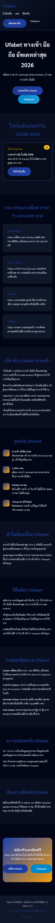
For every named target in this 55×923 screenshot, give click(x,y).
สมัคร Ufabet (15, 868)
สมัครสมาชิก (14, 23)
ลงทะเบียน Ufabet (27, 90)
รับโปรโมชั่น (19, 171)
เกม (17, 13)
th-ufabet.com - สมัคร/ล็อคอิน (22, 910)
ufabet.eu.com (27, 916)
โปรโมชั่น (7, 13)
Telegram (35, 21)
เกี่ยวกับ (26, 13)
